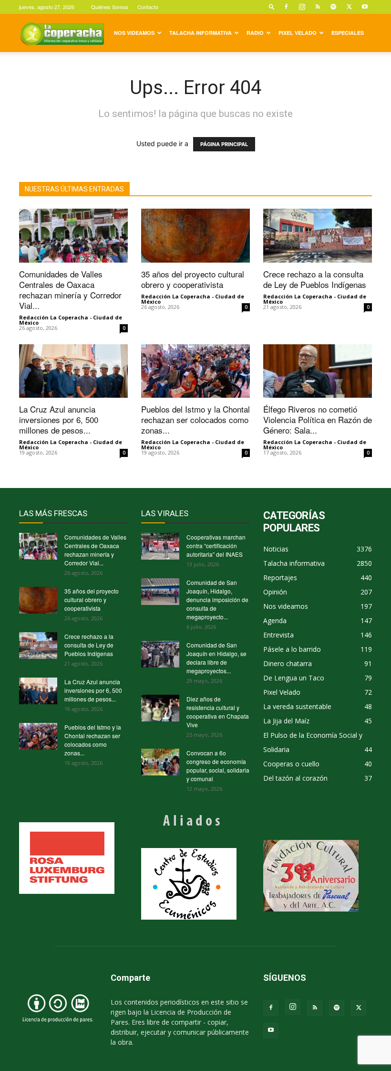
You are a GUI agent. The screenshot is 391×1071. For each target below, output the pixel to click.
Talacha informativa (200, 32)
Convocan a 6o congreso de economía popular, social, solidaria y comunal (217, 766)
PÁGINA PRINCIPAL (224, 144)
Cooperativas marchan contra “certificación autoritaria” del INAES (216, 545)
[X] (349, 6)
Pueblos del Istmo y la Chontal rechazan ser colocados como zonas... (195, 419)
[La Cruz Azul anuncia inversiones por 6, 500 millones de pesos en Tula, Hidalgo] (73, 371)
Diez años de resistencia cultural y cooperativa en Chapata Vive (217, 712)
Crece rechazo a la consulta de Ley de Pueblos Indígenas (314, 279)
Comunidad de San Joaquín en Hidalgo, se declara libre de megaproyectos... (216, 658)
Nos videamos (134, 32)
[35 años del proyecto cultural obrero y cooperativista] (195, 236)
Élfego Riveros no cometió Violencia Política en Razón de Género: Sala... (317, 419)
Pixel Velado (297, 32)
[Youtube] (365, 6)
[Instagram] (302, 6)
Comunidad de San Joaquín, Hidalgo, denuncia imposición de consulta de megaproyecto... (217, 599)
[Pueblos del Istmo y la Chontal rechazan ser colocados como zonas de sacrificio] (195, 371)
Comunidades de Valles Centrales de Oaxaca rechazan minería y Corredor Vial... (70, 289)
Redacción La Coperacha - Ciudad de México (70, 320)
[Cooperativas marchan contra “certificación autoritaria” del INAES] (160, 546)
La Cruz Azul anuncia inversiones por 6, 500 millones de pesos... (58, 419)
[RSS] (317, 6)
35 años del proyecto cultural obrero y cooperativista (192, 279)
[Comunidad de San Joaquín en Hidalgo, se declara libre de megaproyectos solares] (160, 654)
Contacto (147, 7)
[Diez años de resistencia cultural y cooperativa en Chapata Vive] (160, 708)
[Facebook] (286, 6)
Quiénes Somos (109, 7)
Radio (255, 32)
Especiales (347, 32)
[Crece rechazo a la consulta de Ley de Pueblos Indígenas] (317, 236)
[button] (272, 6)
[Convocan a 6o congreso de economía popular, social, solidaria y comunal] (160, 762)
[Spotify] (333, 6)
